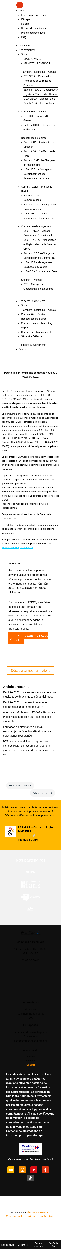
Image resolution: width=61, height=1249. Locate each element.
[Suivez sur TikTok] (30, 1178)
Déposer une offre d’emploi (30, 1040)
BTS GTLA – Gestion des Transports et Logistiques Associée (37, 81)
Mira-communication (38, 1212)
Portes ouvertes (38, 1244)
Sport (24, 54)
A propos (30, 1009)
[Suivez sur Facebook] (45, 1169)
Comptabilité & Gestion (33, 111)
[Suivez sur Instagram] (22, 1169)
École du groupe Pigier (33, 14)
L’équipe (25, 19)
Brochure (23, 1244)
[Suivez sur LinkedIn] (33, 1169)
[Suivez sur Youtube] (10, 1169)
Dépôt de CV (53, 1244)
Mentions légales (15, 1216)
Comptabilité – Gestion (33, 314)
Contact (30, 1064)
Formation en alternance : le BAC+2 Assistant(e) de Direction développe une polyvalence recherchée (27, 731)
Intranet (30, 1056)
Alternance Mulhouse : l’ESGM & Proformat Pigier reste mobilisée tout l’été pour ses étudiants (29, 717)
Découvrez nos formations (30, 670)
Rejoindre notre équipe (30, 1013)
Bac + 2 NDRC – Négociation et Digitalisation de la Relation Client (39, 244)
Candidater (30, 1060)
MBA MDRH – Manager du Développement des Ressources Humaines (38, 174)
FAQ (23, 37)
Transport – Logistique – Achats (38, 71)
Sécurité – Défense (31, 279)
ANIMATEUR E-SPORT (36, 63)
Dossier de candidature (34, 28)
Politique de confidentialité (41, 1216)
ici (53, 815)
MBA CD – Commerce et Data (40, 271)
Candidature (7, 1244)
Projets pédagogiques (33, 32)
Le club (25, 23)
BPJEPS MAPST (33, 58)
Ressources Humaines (34, 137)
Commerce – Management (36, 226)
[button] (30, 834)
